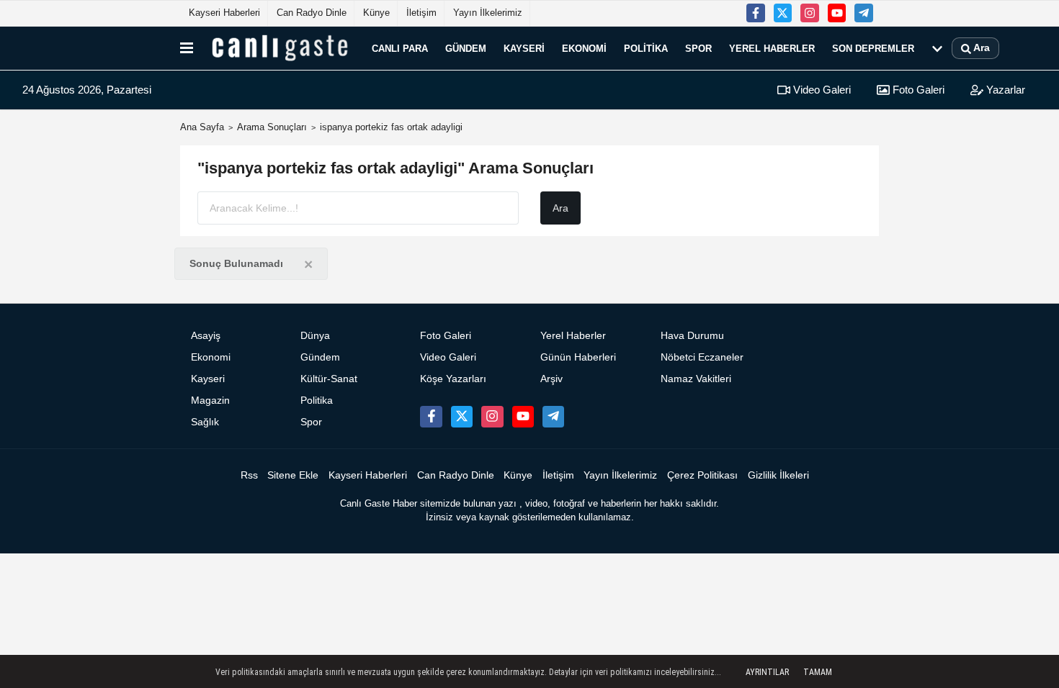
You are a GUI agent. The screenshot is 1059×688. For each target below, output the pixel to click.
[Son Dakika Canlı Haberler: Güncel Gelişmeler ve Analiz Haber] (279, 48)
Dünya (315, 335)
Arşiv (551, 379)
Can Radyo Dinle (312, 12)
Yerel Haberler (772, 47)
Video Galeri (820, 89)
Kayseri (524, 47)
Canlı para (400, 47)
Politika (646, 47)
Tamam (817, 672)
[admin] (863, 13)
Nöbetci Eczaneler (702, 357)
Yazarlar (1004, 89)
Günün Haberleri (578, 357)
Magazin (210, 400)
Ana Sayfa (202, 127)
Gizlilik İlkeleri (778, 475)
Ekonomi (584, 47)
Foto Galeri (917, 89)
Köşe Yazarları (453, 379)
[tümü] (937, 48)
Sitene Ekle (292, 475)
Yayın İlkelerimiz (487, 12)
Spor (698, 47)
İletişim (421, 12)
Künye (376, 12)
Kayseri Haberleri (224, 12)
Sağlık (205, 422)
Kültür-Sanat (328, 379)
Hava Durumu (692, 335)
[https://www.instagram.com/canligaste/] (809, 13)
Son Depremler (873, 47)
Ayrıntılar (767, 672)
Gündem (465, 47)
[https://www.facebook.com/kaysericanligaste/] (755, 13)
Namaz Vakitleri (696, 379)
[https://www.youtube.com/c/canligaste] (837, 13)
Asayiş (205, 335)
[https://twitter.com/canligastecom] (783, 13)
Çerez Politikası (702, 475)
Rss (249, 475)
